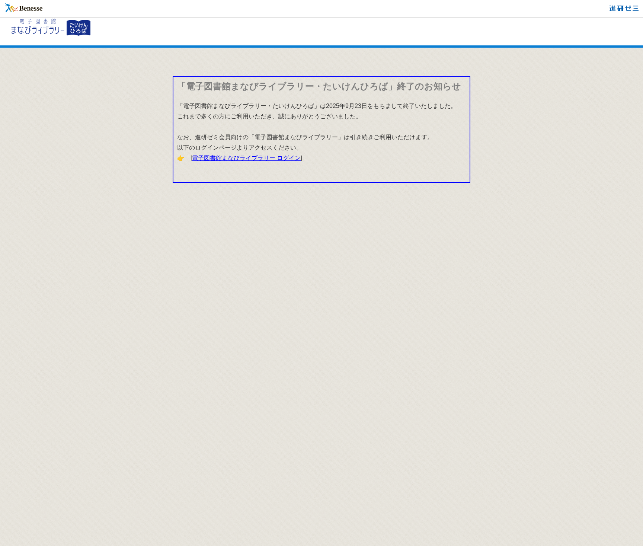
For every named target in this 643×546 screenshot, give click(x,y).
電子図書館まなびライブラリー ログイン (246, 158)
